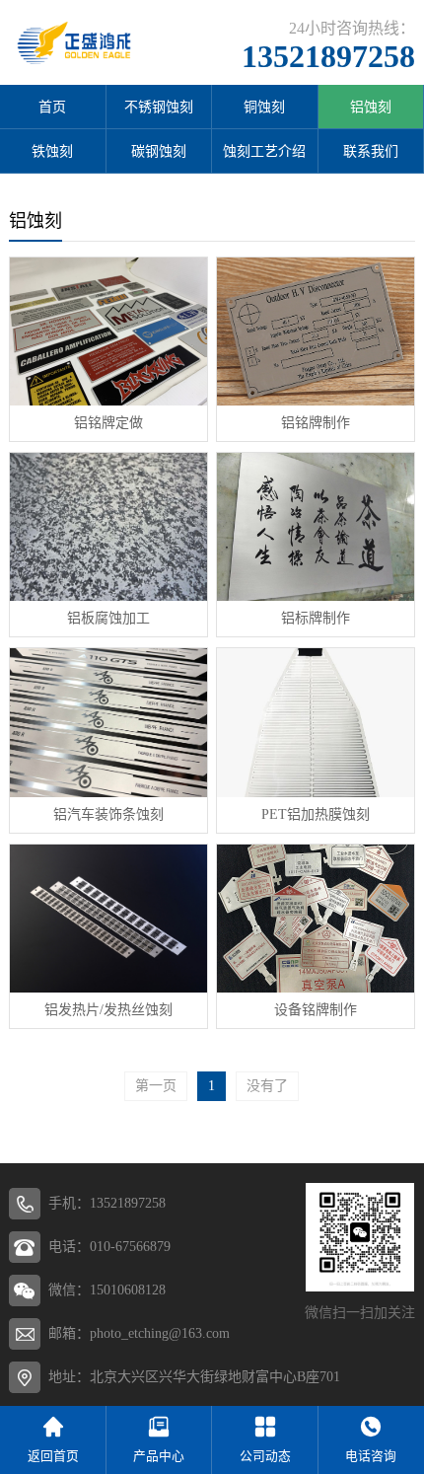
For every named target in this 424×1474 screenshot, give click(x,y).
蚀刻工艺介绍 (264, 151)
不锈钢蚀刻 (158, 107)
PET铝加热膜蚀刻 (315, 814)
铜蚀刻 (264, 107)
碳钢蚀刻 (158, 151)
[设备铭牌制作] (315, 919)
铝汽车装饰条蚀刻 (108, 814)
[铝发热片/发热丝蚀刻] (108, 919)
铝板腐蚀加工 (108, 618)
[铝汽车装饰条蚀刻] (108, 722)
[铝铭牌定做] (108, 331)
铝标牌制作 (315, 618)
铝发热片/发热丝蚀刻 (108, 1009)
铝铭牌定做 (108, 422)
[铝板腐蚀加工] (108, 527)
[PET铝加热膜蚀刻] (315, 722)
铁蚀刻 (52, 151)
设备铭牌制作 (315, 1009)
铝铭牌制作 (315, 422)
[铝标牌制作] (315, 527)
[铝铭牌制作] (315, 331)
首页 (52, 107)
